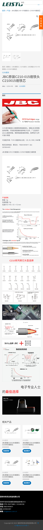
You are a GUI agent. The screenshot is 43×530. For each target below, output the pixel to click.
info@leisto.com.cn (10, 511)
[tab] (21, 95)
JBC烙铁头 (15, 67)
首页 (3, 67)
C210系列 (23, 67)
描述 (3, 95)
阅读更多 (6, 451)
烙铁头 (8, 67)
